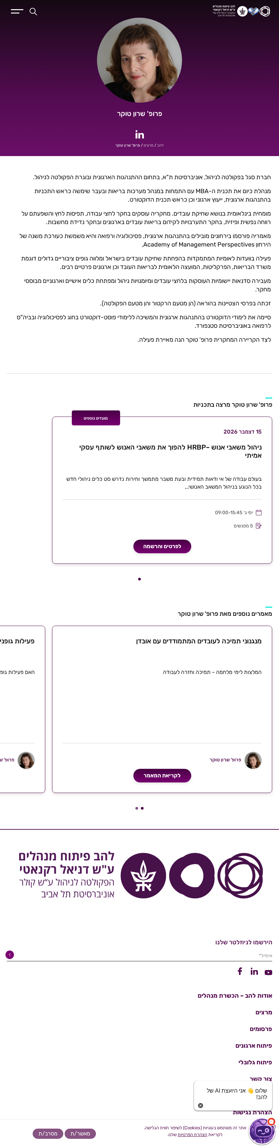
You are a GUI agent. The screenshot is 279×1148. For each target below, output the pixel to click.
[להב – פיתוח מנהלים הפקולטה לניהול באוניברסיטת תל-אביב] (198, 11)
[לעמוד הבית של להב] (139, 877)
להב (160, 145)
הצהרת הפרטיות (192, 1134)
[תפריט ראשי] (17, 10)
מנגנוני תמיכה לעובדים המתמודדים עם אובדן (199, 641)
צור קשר (261, 1079)
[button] (139, 579)
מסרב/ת (48, 1133)
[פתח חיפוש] (33, 11)
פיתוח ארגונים (253, 1046)
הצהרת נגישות (252, 1112)
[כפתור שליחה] (11, 955)
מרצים (148, 145)
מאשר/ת (80, 1133)
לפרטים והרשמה (162, 546)
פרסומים (261, 1029)
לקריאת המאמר (162, 775)
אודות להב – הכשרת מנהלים (235, 996)
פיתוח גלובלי (255, 1062)
